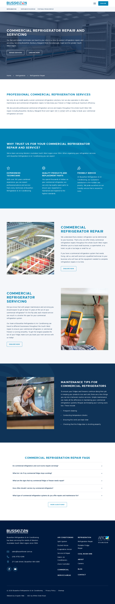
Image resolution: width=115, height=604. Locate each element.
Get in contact (60, 111)
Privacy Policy (51, 591)
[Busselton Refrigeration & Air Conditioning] (16, 3)
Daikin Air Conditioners (62, 558)
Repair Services (15, 52)
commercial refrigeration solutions (48, 100)
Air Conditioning (65, 537)
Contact (82, 575)
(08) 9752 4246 (18, 557)
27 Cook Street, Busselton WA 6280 (26, 562)
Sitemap (61, 591)
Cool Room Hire (85, 554)
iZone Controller (64, 564)
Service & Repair (64, 553)
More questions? (57, 504)
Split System (62, 541)
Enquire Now (34, 52)
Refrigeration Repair (28, 9)
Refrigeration (11, 9)
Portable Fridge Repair (46, 9)
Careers (81, 563)
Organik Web (19, 596)
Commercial (63, 570)
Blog (80, 569)
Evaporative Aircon (65, 549)
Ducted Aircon (63, 545)
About (81, 559)
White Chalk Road (39, 596)
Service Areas (64, 575)
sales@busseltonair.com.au (22, 552)
